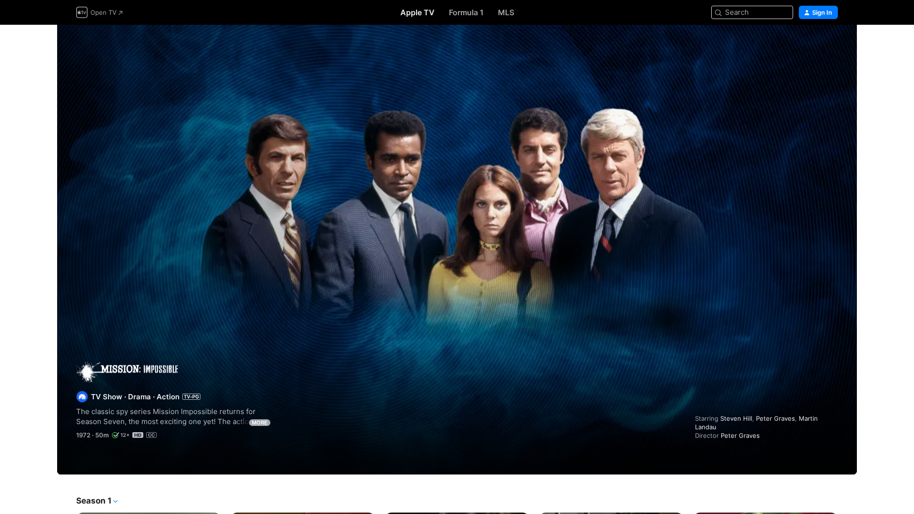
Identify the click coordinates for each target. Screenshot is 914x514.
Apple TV (417, 12)
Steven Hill (736, 418)
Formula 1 (466, 12)
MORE (260, 422)
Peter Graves (775, 418)
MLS (506, 12)
